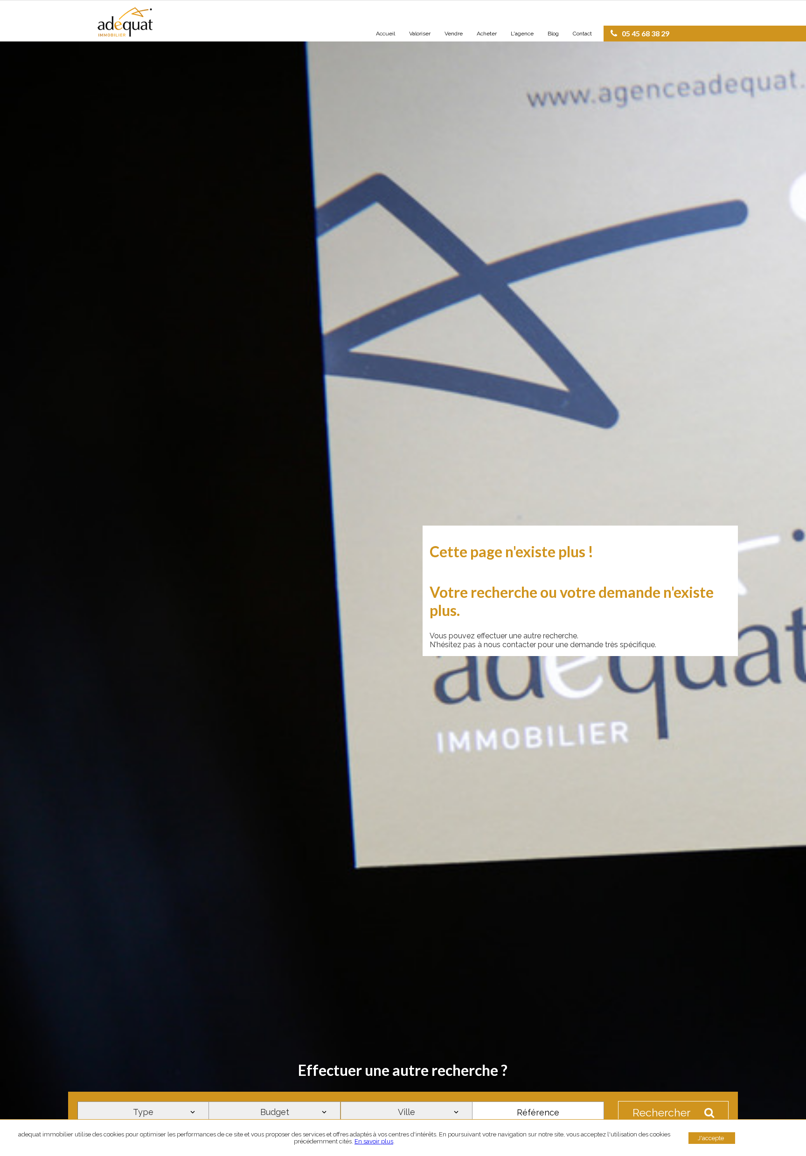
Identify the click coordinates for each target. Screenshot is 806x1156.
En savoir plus (373, 1141)
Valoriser (420, 33)
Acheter (487, 33)
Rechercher (661, 1112)
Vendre (454, 33)
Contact (582, 33)
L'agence (522, 33)
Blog (553, 33)
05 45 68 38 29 (645, 33)
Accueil (385, 33)
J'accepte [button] (711, 1138)
